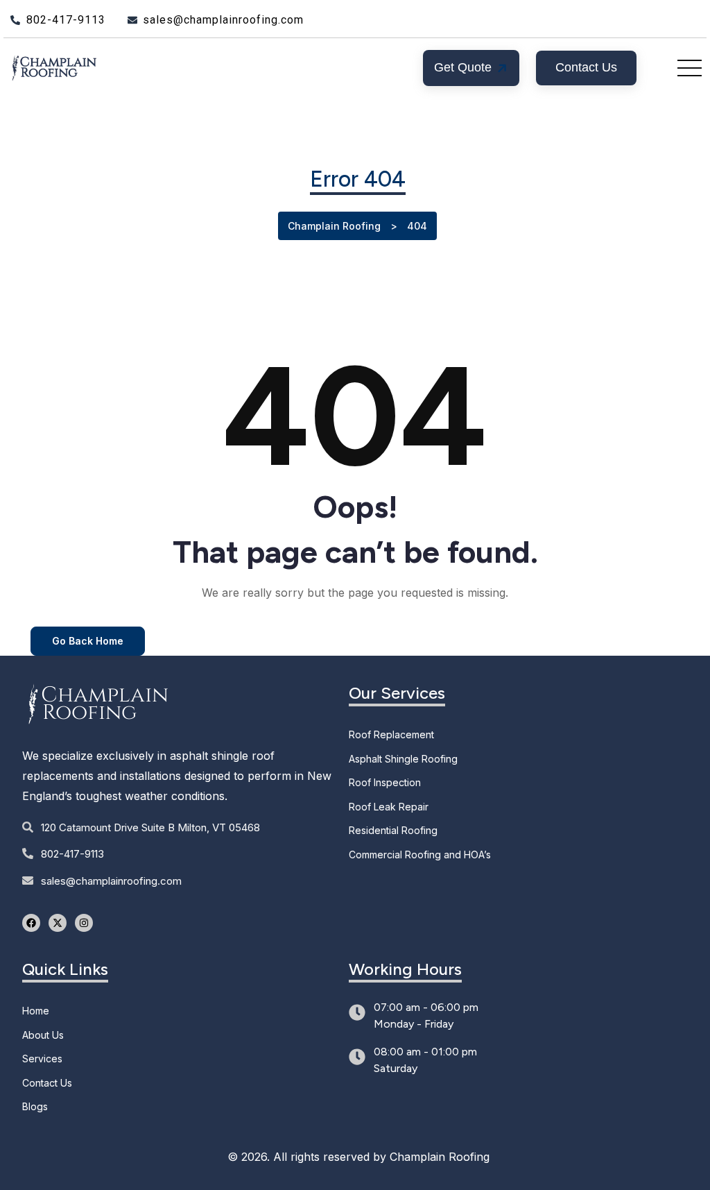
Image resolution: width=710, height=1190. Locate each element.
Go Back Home (87, 641)
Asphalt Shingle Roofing (403, 759)
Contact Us (47, 1083)
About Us (43, 1035)
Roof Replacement (391, 734)
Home (35, 1011)
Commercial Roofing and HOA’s (420, 854)
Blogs (35, 1106)
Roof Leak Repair (388, 807)
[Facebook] (31, 923)
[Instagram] (84, 923)
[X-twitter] (58, 923)
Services (42, 1058)
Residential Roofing (393, 830)
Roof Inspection (385, 782)
